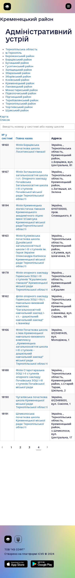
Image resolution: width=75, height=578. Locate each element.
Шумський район (17, 110)
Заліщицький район (18, 69)
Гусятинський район (19, 66)
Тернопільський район (20, 103)
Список (5, 119)
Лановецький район (18, 86)
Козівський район (17, 79)
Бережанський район (19, 56)
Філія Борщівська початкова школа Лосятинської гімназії (30, 148)
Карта (4, 116)
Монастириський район (21, 90)
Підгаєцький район (18, 96)
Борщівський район (18, 59)
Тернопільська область (21, 49)
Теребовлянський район (21, 100)
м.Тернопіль (13, 52)
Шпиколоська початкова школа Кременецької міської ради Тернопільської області (30, 420)
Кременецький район (19, 83)
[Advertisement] (37, 487)
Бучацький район (17, 62)
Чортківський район (19, 107)
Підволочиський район (20, 93)
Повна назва (24, 138)
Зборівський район (18, 76)
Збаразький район (17, 73)
